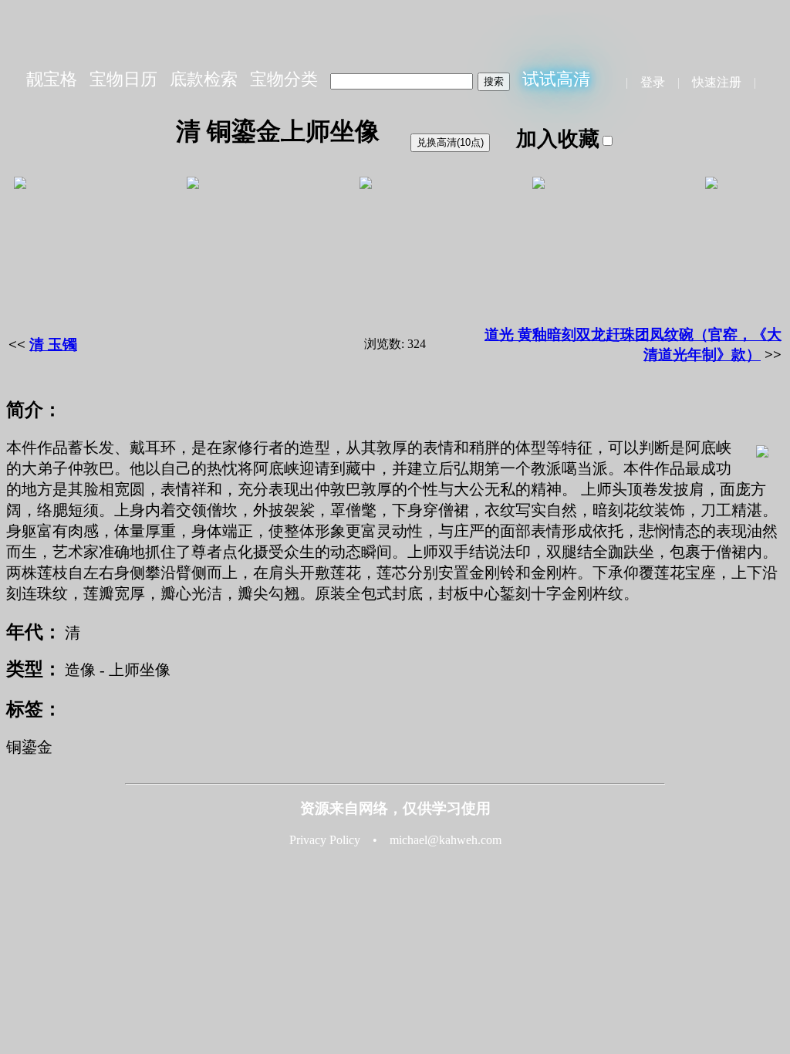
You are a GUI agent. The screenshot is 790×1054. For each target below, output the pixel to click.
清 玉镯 (53, 344)
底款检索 (204, 79)
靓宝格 (51, 79)
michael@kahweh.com (445, 839)
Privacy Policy (324, 839)
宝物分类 (284, 79)
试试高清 (556, 79)
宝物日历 (123, 79)
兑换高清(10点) (450, 142)
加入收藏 (557, 138)
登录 (652, 82)
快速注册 (716, 82)
